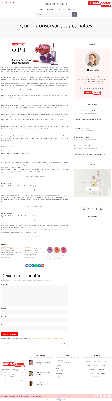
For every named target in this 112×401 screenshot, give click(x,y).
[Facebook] (2, 2)
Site (2, 325)
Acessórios (59, 360)
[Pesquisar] (74, 14)
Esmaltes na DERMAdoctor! (54, 258)
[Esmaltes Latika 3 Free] (12, 252)
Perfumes (59, 379)
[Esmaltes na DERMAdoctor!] (57, 251)
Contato (71, 9)
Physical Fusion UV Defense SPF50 (84, 111)
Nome (3, 309)
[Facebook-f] (96, 396)
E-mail (3, 317)
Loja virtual (61, 9)
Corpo (58, 368)
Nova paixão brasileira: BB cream (84, 146)
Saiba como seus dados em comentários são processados (45, 338)
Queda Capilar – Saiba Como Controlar (42, 383)
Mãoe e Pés (59, 371)
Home (40, 9)
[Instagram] (6, 2)
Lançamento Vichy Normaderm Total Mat (87, 119)
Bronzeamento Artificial (81, 137)
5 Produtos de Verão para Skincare (43, 373)
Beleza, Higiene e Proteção (64, 363)
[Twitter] (10, 2)
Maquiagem (59, 373)
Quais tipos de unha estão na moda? (43, 363)
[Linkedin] (96, 209)
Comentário (5, 284)
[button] (26, 265)
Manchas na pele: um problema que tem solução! (90, 154)
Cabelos (58, 365)
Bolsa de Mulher (10, 146)
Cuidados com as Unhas (81, 128)
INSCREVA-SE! (92, 189)
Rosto (57, 376)
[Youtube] (13, 2)
